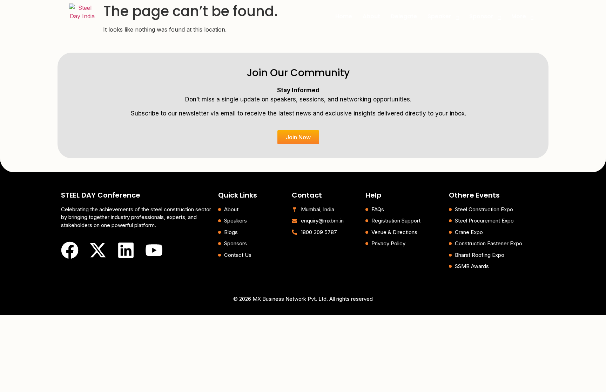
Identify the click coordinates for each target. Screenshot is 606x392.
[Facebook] (70, 250)
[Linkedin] (126, 250)
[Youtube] (154, 250)
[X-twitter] (98, 250)
